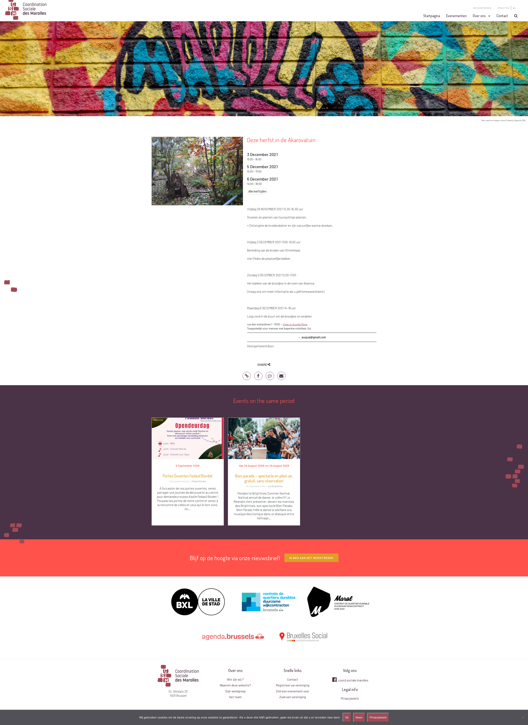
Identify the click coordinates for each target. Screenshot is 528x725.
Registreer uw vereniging (292, 685)
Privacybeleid (350, 698)
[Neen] (523, 717)
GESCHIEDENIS (482, 8)
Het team (235, 697)
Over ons (479, 15)
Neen (359, 717)
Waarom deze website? (235, 685)
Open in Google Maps (295, 324)
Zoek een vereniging (292, 697)
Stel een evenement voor (292, 691)
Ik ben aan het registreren (311, 558)
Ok (347, 717)
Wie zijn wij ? (235, 679)
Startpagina (431, 15)
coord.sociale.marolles (353, 680)
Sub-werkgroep (235, 691)
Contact (502, 15)
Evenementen (456, 15)
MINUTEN (503, 8)
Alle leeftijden (257, 191)
